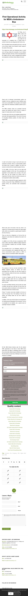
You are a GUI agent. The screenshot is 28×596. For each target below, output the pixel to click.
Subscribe (15, 402)
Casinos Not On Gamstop (14, 409)
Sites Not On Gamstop (14, 425)
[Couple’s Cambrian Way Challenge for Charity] (20, 482)
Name (19, 501)
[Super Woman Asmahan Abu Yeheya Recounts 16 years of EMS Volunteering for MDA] (20, 471)
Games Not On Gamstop (14, 423)
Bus (11, 453)
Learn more (17, 593)
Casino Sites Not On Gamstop (14, 413)
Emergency (15, 453)
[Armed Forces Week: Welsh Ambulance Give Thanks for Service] (20, 478)
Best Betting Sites (14, 446)
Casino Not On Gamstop (15, 429)
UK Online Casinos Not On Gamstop (14, 417)
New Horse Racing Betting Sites (14, 450)
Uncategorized (12, 8)
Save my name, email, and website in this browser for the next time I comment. (14, 515)
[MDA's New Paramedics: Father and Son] (20, 475)
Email (19, 506)
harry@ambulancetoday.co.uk (10, 560)
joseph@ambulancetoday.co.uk (11, 548)
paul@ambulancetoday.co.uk (10, 575)
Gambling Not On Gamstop (14, 435)
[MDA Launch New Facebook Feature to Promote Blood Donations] (8, 482)
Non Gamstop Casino (14, 415)
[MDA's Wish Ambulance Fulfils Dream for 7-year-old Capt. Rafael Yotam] (8, 475)
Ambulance (7, 453)
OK (10, 593)
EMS (19, 453)
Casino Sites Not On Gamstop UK (15, 419)
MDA (6, 454)
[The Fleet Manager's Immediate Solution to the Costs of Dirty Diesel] (8, 471)
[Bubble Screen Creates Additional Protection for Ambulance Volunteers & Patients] (8, 478)
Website (19, 510)
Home (8, 8)
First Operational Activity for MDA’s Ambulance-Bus (14, 19)
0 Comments (11, 24)
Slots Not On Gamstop (14, 431)
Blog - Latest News (6, 7)
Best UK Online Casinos (15, 448)
